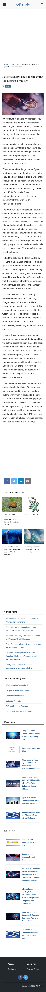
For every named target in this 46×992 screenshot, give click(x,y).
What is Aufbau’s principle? (17, 685)
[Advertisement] (23, 36)
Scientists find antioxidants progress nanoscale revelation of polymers (21, 628)
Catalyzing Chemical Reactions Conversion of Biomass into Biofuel (20, 666)
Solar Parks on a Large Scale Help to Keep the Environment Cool (23, 645)
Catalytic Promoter (13, 701)
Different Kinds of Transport (17, 706)
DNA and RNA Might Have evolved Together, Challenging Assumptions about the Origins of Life (23, 656)
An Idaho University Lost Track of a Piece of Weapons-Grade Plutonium (23, 637)
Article (8, 86)
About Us (11, 964)
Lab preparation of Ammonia (17, 690)
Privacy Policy (33, 969)
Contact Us (12, 969)
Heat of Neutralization (15, 696)
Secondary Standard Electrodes (19, 711)
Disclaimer (31, 964)
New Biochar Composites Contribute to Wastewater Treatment (22, 620)
